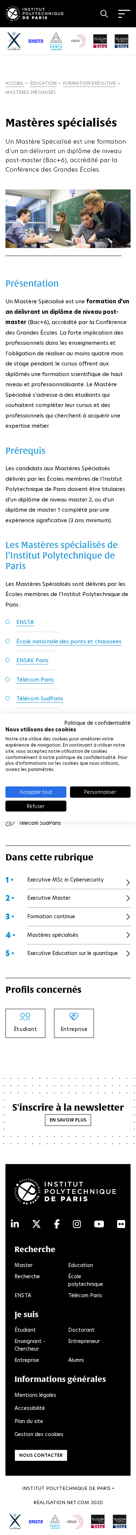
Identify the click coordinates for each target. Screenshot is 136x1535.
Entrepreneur (84, 1341)
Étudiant (25, 1330)
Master (24, 1265)
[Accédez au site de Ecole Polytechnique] (15, 1521)
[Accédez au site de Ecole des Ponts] (55, 1521)
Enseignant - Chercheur (30, 1345)
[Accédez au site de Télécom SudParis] (119, 1521)
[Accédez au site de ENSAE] (75, 1521)
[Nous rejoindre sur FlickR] (121, 1224)
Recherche (27, 1276)
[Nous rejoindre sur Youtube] (99, 1224)
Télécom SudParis (39, 698)
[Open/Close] (124, 14)
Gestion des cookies (39, 1434)
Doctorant (81, 1330)
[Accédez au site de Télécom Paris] (98, 1521)
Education (80, 1265)
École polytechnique (85, 1280)
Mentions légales (35, 1395)
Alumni (76, 1360)
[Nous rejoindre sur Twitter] (36, 1224)
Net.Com (78, 1502)
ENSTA (25, 622)
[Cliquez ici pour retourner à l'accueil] (34, 12)
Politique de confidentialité (97, 722)
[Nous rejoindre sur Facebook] (57, 1224)
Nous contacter (41, 1455)
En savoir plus (68, 1120)
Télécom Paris (35, 679)
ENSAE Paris (32, 660)
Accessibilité (30, 1408)
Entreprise (27, 1360)
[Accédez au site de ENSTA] (36, 1521)
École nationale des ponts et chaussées (68, 641)
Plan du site (29, 1421)
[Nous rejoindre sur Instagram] (77, 1224)
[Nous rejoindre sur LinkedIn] (15, 1224)
